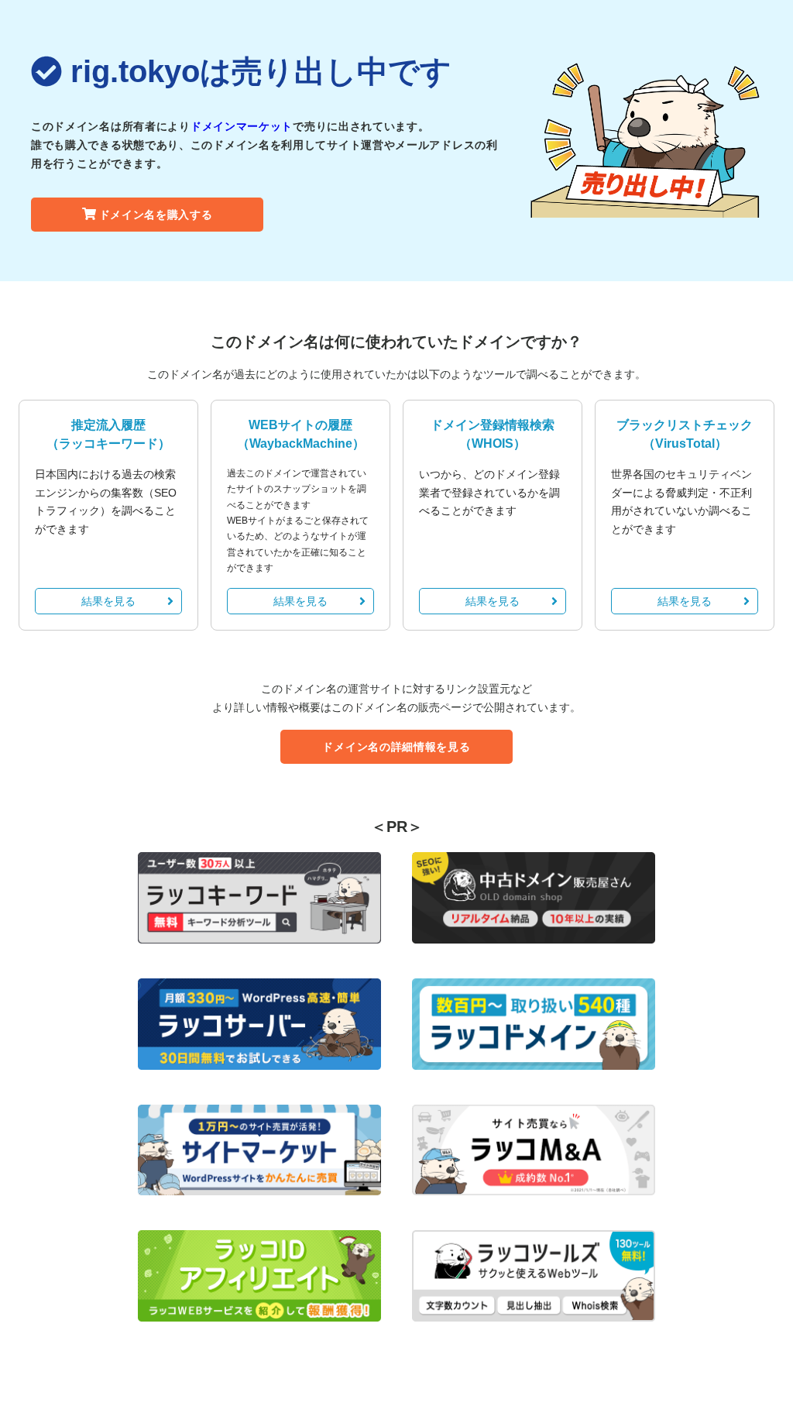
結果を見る (108, 601)
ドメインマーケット (242, 126)
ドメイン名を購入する (156, 214)
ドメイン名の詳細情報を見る (396, 747)
